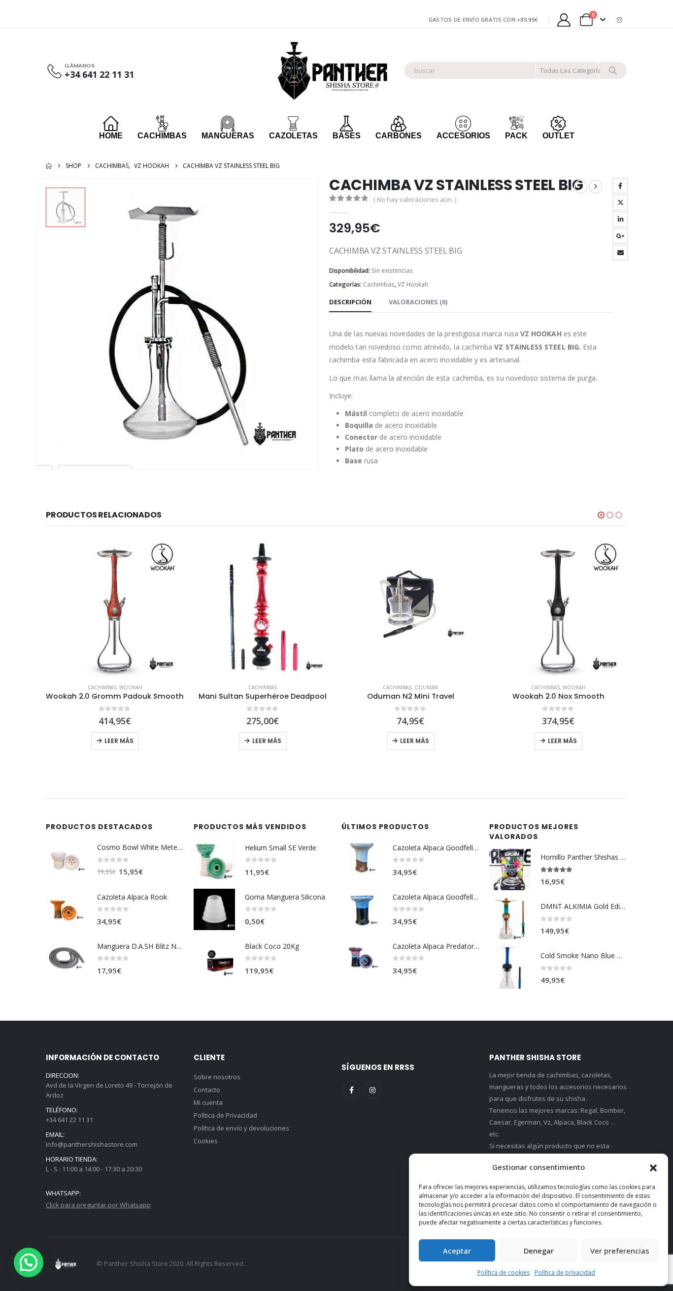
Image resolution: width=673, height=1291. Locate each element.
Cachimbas (379, 284)
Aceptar (457, 1251)
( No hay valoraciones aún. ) (414, 199)
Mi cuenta (208, 1102)
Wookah (426, 687)
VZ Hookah (413, 284)
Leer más (119, 741)
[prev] (581, 187)
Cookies (206, 1140)
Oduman (278, 687)
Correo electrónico (620, 252)
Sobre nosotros (217, 1076)
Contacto (207, 1089)
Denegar (539, 1251)
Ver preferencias (619, 1251)
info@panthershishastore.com (91, 1144)
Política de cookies (503, 1272)
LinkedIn (620, 219)
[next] (596, 187)
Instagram (372, 1090)
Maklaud (574, 687)
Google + (620, 236)
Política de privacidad (565, 1272)
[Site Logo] (335, 70)
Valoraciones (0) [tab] (418, 301)
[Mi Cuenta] (564, 20)
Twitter (620, 202)
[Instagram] (620, 20)
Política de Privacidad (225, 1115)
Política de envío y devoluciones (241, 1128)
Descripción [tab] (350, 301)
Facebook (620, 186)
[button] (653, 1167)
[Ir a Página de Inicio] (49, 166)
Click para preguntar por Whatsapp (98, 1204)
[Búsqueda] (613, 70)
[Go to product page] (115, 607)
